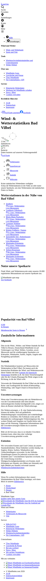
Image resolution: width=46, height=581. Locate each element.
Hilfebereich (6, 428)
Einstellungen (14, 41)
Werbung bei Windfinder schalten (19, 90)
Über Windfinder (12, 77)
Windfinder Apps (12, 73)
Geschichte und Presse (14, 75)
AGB (8, 103)
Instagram (36, 565)
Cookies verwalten (13, 95)
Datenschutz (10, 105)
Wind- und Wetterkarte (14, 50)
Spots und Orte (12, 52)
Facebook (27, 113)
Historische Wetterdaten (15, 88)
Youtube (35, 567)
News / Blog (11, 92)
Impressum (10, 107)
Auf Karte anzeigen (12, 113)
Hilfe (11, 38)
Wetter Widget (11, 65)
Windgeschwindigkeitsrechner (12, 468)
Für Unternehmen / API (15, 80)
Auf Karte (6, 155)
